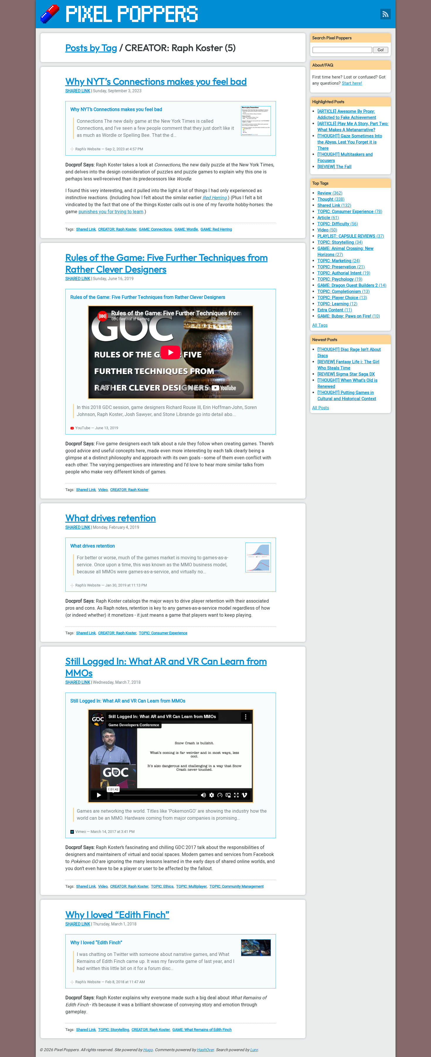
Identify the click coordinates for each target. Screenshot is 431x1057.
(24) (339, 261)
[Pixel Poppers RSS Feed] (385, 14)
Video (103, 489)
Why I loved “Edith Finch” (117, 914)
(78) (350, 212)
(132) (334, 205)
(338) (331, 199)
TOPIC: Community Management (237, 886)
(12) (337, 304)
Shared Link (77, 91)
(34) (340, 242)
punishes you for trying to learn (111, 211)
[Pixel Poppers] (215, 14)
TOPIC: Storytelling (113, 1029)
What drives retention (110, 518)
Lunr (254, 1050)
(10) (349, 316)
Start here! (352, 83)
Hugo (148, 1050)
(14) (352, 285)
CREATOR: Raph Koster (117, 229)
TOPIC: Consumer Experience (163, 633)
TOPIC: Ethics (162, 886)
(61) (328, 218)
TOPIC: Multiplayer (191, 886)
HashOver (205, 1050)
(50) (327, 230)
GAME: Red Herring (216, 229)
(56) (338, 224)
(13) (344, 292)
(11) (335, 310)
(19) (344, 273)
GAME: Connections (155, 229)
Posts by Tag (91, 47)
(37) (351, 236)
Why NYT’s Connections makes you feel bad (156, 81)
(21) (341, 267)
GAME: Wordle (186, 229)
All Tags (320, 325)
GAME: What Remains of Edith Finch (202, 1029)
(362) (330, 193)
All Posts (320, 408)
